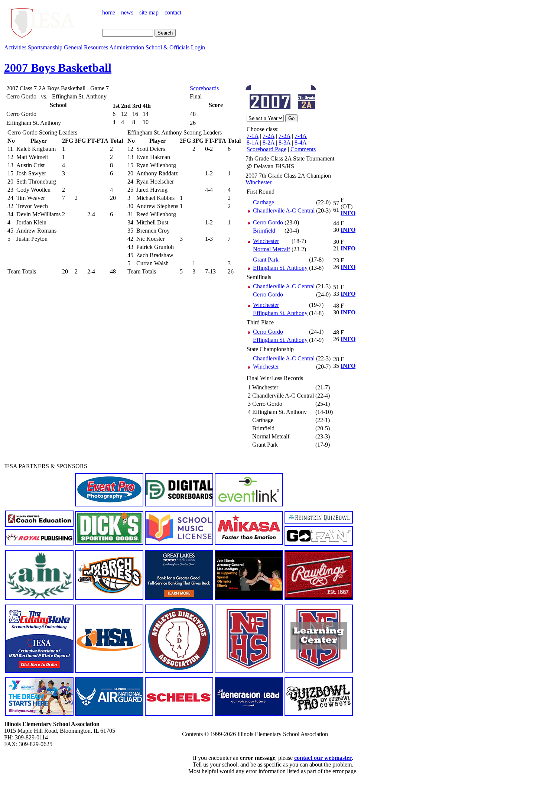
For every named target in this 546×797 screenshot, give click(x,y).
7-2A (268, 136)
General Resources (86, 47)
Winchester (259, 182)
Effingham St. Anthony (280, 268)
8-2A (268, 142)
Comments (303, 149)
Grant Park (266, 259)
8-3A (284, 142)
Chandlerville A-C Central (284, 210)
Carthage (263, 202)
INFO (348, 213)
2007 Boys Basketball (57, 67)
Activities (15, 47)
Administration (126, 47)
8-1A (253, 142)
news (127, 12)
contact (173, 12)
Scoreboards (204, 88)
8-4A (301, 142)
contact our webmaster (323, 758)
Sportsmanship (45, 47)
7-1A (253, 136)
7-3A (284, 136)
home (108, 12)
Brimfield (264, 230)
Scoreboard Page (266, 149)
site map (149, 12)
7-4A (301, 136)
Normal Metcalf (271, 249)
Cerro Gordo (268, 222)
